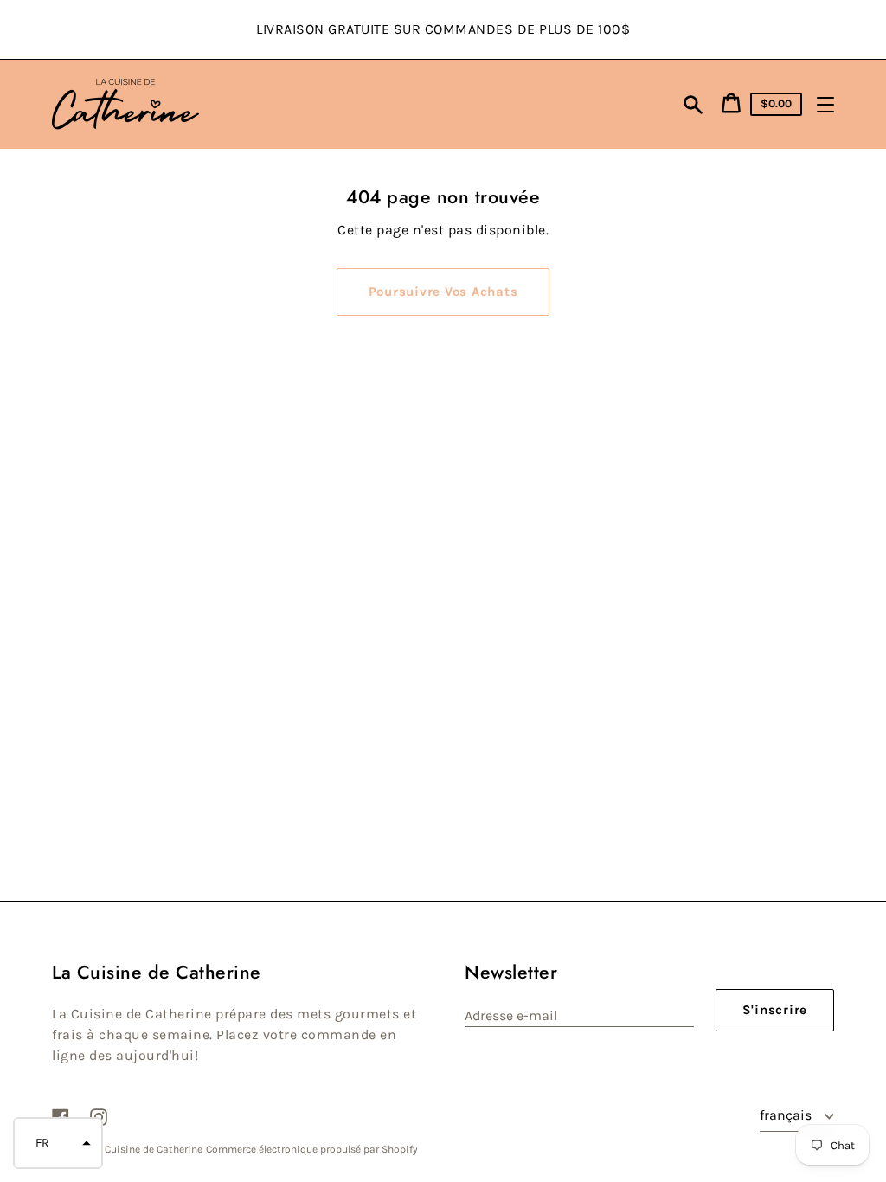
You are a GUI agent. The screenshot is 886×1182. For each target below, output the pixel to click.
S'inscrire (775, 1010)
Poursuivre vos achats (443, 291)
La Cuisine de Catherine (146, 1149)
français (787, 1115)
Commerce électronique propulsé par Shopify (312, 1149)
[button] (58, 1143)
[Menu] (825, 105)
